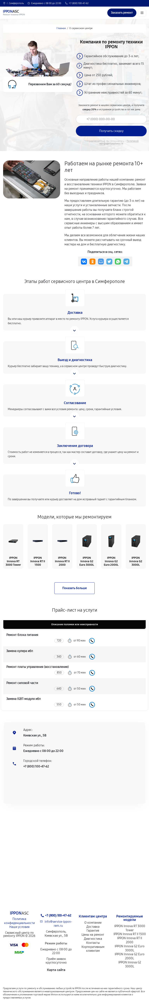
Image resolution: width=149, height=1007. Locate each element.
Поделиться (84, 261)
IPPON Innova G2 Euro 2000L (130, 956)
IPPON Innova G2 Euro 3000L (130, 948)
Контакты (93, 943)
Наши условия (19, 927)
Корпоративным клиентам (92, 949)
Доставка (93, 927)
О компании (92, 922)
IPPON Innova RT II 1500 (129, 934)
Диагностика (93, 939)
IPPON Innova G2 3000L (129, 964)
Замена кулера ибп (19, 651)
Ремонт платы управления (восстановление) (37, 667)
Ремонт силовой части (22, 683)
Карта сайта (56, 970)
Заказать (92, 640)
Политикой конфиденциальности (119, 142)
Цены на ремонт (92, 934)
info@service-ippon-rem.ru (58, 924)
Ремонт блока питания (22, 635)
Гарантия (93, 930)
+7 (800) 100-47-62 (78, 3)
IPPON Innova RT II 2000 (129, 940)
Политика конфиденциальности (19, 921)
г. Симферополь (15, 3)
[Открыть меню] (142, 13)
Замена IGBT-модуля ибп (23, 699)
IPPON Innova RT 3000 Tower (129, 928)
